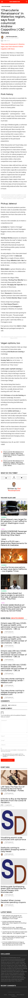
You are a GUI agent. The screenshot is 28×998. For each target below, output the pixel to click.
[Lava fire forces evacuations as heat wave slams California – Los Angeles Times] (14, 556)
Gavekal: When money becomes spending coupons (13, 901)
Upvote (6, 478)
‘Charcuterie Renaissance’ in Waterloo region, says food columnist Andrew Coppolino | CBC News (12, 46)
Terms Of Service (20, 994)
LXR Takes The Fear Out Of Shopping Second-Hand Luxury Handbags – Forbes (12, 789)
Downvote (21, 478)
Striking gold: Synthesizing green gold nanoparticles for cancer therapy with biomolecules (13, 889)
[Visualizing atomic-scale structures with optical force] (14, 822)
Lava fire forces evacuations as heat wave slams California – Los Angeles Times (14, 569)
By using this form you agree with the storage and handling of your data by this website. (14, 755)
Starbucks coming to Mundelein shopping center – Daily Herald (14, 850)
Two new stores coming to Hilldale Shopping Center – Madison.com (12, 681)
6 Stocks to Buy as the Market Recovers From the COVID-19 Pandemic (14, 801)
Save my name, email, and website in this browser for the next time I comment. (13, 750)
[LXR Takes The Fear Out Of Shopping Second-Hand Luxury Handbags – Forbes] (14, 777)
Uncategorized (17, 618)
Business (3, 517)
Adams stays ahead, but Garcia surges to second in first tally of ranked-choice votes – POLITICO (12, 596)
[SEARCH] (26, 1)
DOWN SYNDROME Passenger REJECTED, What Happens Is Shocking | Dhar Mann (14, 533)
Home (5, 994)
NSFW (3, 529)
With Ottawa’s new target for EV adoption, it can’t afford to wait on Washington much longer (14, 522)
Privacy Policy (11, 994)
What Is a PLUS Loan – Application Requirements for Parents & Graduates (14, 543)
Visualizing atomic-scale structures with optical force (13, 839)
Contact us (14, 996)
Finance (3, 539)
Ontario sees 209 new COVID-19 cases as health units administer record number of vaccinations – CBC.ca (14, 626)
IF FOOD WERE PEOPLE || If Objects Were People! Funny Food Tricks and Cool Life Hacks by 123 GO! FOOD (13, 608)
